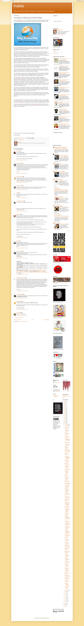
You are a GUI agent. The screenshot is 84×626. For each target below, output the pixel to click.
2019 (65, 408)
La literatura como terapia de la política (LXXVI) (67, 532)
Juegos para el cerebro (56, 396)
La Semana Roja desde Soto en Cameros (67, 524)
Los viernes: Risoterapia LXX (66, 500)
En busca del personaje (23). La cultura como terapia (67, 490)
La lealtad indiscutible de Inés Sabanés (67, 439)
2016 (65, 412)
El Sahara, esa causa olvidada (66, 513)
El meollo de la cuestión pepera (66, 587)
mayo (66, 595)
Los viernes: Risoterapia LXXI (66, 466)
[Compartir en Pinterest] (33, 138)
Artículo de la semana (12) (67, 464)
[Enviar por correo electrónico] (28, 138)
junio (65, 594)
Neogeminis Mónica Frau (20, 277)
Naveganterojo (19, 251)
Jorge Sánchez (19, 185)
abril (65, 597)
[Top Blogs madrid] (56, 382)
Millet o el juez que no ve (66, 481)
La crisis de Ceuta (62, 164)
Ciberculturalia (19, 163)
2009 (65, 422)
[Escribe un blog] (30, 138)
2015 (65, 414)
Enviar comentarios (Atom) (22, 321)
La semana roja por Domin (67, 562)
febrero (66, 600)
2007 (65, 604)
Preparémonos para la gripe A (67, 576)
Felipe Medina (18, 301)
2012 (65, 418)
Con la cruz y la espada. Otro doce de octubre (67, 528)
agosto (66, 591)
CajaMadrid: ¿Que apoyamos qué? (66, 472)
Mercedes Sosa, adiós (67, 573)
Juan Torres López (57, 214)
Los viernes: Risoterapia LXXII (66, 430)
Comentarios (56, 53)
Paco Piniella (18, 312)
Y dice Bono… (66, 428)
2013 (65, 417)
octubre (66, 427)
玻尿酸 (25, 271)
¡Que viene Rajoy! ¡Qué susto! (66, 434)
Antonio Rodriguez (19, 294)
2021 (65, 405)
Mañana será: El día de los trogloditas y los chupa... (67, 504)
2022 (65, 404)
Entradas (56, 51)
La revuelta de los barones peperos (66, 486)
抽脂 (25, 272)
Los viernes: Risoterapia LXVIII (66, 581)
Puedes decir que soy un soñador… (66, 543)
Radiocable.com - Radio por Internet (60, 147)
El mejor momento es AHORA (59, 171)
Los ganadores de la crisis (66, 507)
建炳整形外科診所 (41, 271)
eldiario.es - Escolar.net (58, 196)
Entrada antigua (46, 319)
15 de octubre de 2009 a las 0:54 (21, 189)
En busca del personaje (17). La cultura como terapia (64, 80)
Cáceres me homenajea (66, 436)
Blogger (48, 618)
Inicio (32, 319)
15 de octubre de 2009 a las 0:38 (21, 173)
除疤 (17, 271)
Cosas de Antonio (57, 163)
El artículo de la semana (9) (67, 578)
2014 (65, 415)
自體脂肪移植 (21, 271)
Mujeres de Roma (57, 223)
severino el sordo (19, 176)
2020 (65, 407)
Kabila (19, 6)
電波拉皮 (22, 272)
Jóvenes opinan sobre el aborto (67, 478)
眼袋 (44, 272)
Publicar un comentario (19, 317)
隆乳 (39, 272)
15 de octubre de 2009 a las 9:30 (21, 258)
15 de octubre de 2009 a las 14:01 (22, 274)
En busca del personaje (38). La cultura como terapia (64, 124)
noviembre (66, 425)
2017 (65, 411)
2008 (65, 603)
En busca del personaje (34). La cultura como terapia (64, 95)
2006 (65, 606)
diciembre (66, 424)
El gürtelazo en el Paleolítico (67, 546)
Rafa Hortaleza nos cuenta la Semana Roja (67, 450)
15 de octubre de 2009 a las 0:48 (21, 182)
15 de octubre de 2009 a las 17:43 (22, 309)
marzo (66, 598)
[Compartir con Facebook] (32, 138)
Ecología (18, 139)
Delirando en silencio (66, 537)
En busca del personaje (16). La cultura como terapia (64, 73)
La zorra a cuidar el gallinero (67, 469)
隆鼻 (41, 272)
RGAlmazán (18, 214)
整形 (17, 272)
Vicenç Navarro (57, 188)
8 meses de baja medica (63, 172)
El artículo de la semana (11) (67, 494)
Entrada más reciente (17, 319)
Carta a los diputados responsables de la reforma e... (67, 518)
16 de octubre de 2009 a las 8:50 (21, 315)
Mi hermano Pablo (62, 180)
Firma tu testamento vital (66, 454)
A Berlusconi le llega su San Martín (67, 552)
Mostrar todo (68, 230)
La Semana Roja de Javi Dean (67, 484)
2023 (65, 402)
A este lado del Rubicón (58, 205)
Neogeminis (56, 154)
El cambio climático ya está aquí (66, 584)
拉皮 (19, 272)
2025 (65, 401)
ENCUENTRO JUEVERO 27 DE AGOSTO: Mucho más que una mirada (64, 156)
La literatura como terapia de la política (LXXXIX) (64, 117)
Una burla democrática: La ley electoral (67, 565)
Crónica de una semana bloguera (67, 461)
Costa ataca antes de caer (67, 521)
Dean (17, 192)
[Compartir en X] (31, 138)
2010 (65, 421)
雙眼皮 (28, 272)
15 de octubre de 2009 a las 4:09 (21, 197)
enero (66, 601)
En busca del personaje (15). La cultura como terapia (64, 59)
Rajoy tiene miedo (66, 476)
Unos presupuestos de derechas (67, 497)
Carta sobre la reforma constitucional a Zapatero (63, 109)
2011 (65, 420)
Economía (21, 139)
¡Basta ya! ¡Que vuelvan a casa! (67, 549)
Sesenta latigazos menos (66, 447)
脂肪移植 (34, 272)
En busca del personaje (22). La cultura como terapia (67, 570)
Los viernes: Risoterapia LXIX (66, 540)
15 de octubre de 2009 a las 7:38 (21, 237)
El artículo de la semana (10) (67, 535)
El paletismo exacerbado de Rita (66, 559)
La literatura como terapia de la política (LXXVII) (67, 457)
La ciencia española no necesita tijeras (67, 556)
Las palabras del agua (58, 179)
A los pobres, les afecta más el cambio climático (67, 510)
